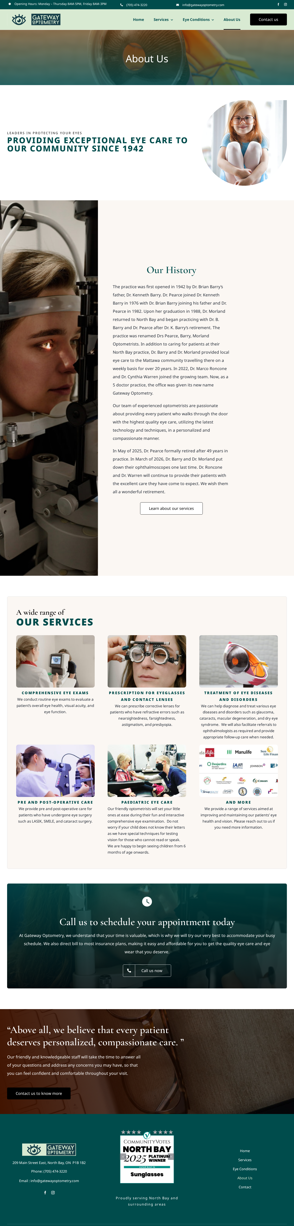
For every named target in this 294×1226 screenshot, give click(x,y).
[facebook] (278, 4)
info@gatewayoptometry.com (203, 5)
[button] (123, 1156)
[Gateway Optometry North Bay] (49, 1145)
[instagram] (285, 4)
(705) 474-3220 (136, 5)
